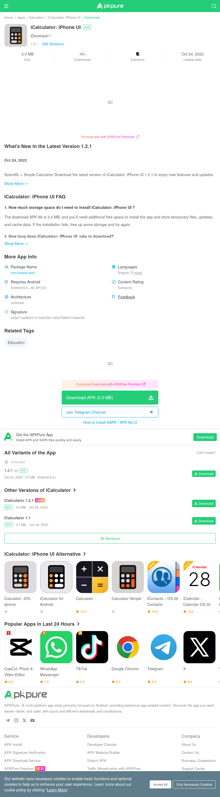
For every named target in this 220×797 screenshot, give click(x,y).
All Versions (110, 538)
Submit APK (97, 760)
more (138, 273)
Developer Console (101, 744)
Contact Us (190, 752)
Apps (21, 17)
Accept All (160, 784)
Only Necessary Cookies (194, 784)
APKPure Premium (19, 768)
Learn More (57, 789)
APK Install (13, 744)
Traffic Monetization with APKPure (113, 768)
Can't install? (206, 452)
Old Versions (53, 43)
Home (8, 17)
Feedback (126, 296)
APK (87, 27)
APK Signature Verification (25, 752)
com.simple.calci (23, 272)
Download (205, 437)
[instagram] (16, 720)
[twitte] (24, 720)
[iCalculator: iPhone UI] (15, 35)
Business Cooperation (199, 760)
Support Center (193, 768)
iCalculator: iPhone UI (64, 17)
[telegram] (7, 720)
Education (36, 17)
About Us (189, 744)
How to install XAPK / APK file (108, 422)
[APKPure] (110, 6)
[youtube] (32, 720)
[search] (214, 6)
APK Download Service (22, 760)
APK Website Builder (103, 752)
